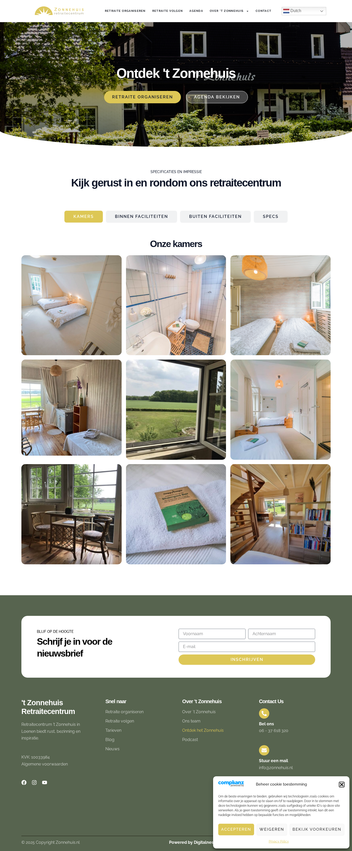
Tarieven (113, 730)
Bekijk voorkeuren (316, 829)
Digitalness (205, 842)
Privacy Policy (279, 841)
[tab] (83, 217)
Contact (263, 11)
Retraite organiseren (125, 11)
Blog (109, 739)
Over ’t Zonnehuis (227, 11)
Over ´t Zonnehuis (199, 711)
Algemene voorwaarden (44, 764)
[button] (341, 784)
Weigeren (271, 829)
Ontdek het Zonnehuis (203, 730)
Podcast (190, 739)
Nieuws (112, 748)
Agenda (196, 11)
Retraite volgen (167, 11)
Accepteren (236, 829)
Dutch (295, 10)
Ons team (191, 721)
